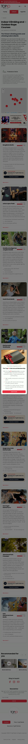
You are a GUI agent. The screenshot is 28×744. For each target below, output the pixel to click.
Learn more (14, 391)
